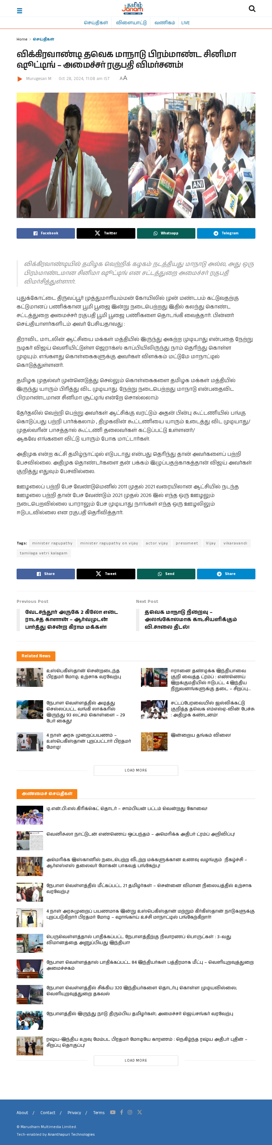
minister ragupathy (52, 543)
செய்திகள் (96, 22)
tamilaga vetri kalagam (44, 553)
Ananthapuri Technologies (71, 1134)
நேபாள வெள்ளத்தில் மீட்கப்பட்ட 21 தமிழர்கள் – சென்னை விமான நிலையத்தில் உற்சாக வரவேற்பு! (149, 888)
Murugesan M (38, 79)
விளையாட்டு (131, 22)
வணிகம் (165, 22)
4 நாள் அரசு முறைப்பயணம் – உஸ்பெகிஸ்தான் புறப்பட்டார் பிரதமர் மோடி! (88, 741)
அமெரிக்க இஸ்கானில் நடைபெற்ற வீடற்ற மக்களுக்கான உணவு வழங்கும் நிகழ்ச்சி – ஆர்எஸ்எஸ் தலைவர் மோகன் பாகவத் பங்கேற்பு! (146, 863)
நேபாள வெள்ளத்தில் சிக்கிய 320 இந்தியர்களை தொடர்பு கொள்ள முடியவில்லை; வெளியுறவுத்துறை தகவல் (141, 991)
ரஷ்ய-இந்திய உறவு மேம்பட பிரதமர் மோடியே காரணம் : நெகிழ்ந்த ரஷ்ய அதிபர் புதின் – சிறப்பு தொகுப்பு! (146, 1042)
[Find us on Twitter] (139, 1112)
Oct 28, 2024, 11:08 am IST (84, 79)
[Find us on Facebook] (121, 1112)
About (22, 1113)
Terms (98, 1113)
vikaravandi (235, 543)
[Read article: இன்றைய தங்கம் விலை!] (154, 741)
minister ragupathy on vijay (109, 543)
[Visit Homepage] (132, 8)
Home (22, 39)
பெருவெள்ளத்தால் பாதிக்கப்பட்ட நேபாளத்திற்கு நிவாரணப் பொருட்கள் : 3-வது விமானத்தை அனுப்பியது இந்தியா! (138, 940)
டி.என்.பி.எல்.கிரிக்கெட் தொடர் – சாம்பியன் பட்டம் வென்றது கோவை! (126, 808)
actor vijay (157, 543)
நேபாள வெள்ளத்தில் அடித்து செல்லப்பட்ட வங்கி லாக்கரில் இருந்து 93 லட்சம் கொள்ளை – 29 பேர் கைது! (85, 712)
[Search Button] (252, 8)
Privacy (74, 1113)
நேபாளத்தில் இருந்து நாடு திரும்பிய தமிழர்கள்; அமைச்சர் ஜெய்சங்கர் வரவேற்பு (139, 1014)
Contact (47, 1113)
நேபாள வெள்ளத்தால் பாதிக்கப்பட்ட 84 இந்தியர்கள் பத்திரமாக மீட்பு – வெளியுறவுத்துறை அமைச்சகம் (150, 965)
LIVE (185, 22)
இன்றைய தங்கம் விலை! (201, 735)
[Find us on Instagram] (130, 1112)
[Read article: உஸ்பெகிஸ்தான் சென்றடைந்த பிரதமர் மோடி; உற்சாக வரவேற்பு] (30, 677)
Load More (136, 770)
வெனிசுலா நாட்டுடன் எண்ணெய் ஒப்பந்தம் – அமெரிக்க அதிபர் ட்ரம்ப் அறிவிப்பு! (140, 834)
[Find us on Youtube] (112, 1112)
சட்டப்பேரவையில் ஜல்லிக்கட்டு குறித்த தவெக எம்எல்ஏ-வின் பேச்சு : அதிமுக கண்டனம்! (213, 709)
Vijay (211, 543)
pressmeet (187, 543)
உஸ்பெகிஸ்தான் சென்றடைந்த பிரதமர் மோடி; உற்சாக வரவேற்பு (83, 674)
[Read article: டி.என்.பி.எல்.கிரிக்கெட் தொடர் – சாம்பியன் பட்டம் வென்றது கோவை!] (30, 815)
